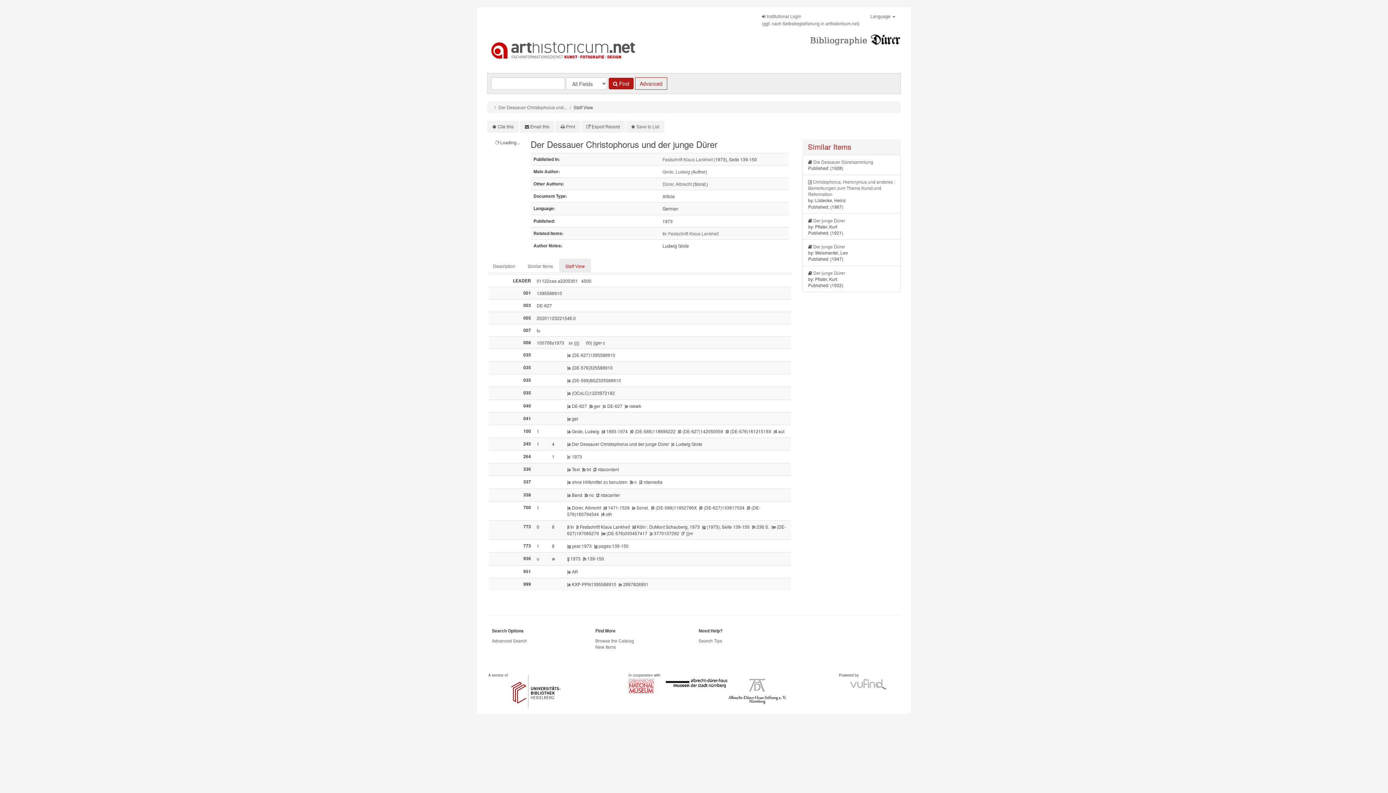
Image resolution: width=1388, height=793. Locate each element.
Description (504, 266)
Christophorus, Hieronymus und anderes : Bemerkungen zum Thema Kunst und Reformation (851, 188)
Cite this (506, 126)
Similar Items (540, 266)
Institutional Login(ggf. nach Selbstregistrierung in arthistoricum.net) (811, 19)
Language (881, 16)
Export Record (606, 126)
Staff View (575, 266)
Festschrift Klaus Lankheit (688, 159)
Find (623, 83)
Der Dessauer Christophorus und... (532, 107)
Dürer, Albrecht (677, 184)
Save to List (648, 126)
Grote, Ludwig (676, 172)
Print (570, 126)
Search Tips (710, 641)
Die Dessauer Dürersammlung (843, 162)
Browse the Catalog (614, 641)
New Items (605, 647)
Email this (539, 126)
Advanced (651, 83)
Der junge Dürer (829, 220)
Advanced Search (509, 641)
